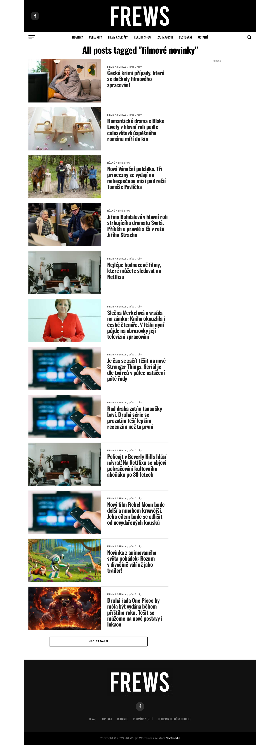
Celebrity (95, 37)
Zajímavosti (165, 37)
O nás (92, 719)
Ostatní (203, 37)
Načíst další (98, 641)
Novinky (77, 37)
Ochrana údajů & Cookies (174, 719)
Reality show (142, 37)
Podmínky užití (143, 719)
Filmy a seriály (118, 37)
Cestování (185, 37)
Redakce (122, 719)
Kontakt (107, 719)
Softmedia (173, 738)
